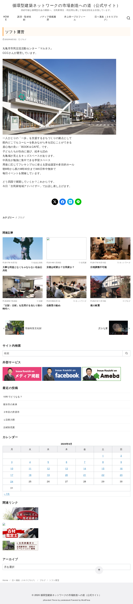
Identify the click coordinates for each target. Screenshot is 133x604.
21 (84, 475)
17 (11, 475)
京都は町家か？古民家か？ (61, 267)
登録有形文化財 (33, 328)
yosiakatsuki (65, 600)
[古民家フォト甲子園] (4, 526)
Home (6, 580)
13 (66, 468)
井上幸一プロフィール (74, 18)
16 (121, 468)
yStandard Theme (50, 600)
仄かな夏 (103, 328)
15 (103, 468)
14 (84, 468)
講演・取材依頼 (24, 18)
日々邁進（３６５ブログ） (106, 18)
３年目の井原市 (11, 411)
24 (11, 481)
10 (11, 468)
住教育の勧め (53, 305)
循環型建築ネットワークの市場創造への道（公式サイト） (66, 5)
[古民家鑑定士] (20, 551)
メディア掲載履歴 (48, 18)
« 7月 (7, 493)
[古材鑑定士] (20, 538)
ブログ (23, 39)
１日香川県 (9, 419)
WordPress (85, 600)
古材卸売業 (9, 427)
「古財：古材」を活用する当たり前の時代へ (22, 307)
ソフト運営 (54, 580)
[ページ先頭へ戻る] (99, 570)
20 (66, 475)
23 (121, 475)
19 (48, 475)
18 (30, 475)
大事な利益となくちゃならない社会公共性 (22, 268)
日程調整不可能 (98, 267)
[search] (126, 353)
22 (103, 475)
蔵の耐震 (95, 305)
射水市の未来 (10, 404)
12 (48, 468)
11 (30, 468)
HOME (6, 18)
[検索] (128, 18)
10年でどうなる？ (12, 396)
